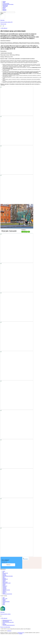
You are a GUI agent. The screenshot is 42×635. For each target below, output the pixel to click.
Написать (8, 564)
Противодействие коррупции (8, 622)
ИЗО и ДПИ (5, 598)
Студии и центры (6, 3)
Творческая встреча (6, 589)
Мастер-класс (5, 581)
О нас (4, 623)
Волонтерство (5, 5)
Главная (4, 1)
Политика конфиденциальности (9, 625)
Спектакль (5, 587)
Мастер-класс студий (6, 582)
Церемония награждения (7, 593)
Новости (4, 7)
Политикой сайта (21, 632)
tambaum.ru (9, 630)
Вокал (4, 604)
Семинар (4, 586)
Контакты (4, 10)
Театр (4, 603)
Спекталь (4, 588)
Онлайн (4, 583)
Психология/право (6, 601)
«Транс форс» (5, 6)
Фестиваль (5, 591)
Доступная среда (6, 621)
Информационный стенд (7, 620)
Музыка (4, 599)
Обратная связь (3, 23)
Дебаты (4, 600)
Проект (4, 584)
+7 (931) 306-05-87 (3, 28)
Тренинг (4, 590)
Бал (3, 572)
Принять (20, 633)
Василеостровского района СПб (6, 22)
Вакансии (4, 9)
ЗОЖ (3, 597)
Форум (4, 592)
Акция (4, 571)
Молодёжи (2, 20)
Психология (5, 585)
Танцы (4, 602)
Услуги (4, 8)
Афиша (4, 2)
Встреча (4, 574)
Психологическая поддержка (8, 4)
